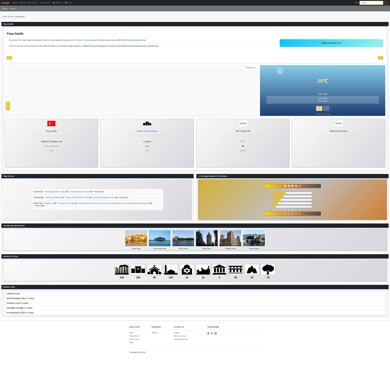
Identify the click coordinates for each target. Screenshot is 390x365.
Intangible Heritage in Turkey (19, 308)
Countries (33, 3)
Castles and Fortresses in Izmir (104, 197)
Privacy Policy (134, 336)
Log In (14, 8)
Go (386, 3)
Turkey (11, 16)
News (25, 3)
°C (319, 108)
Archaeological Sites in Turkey (55, 192)
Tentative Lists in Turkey (17, 303)
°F (326, 108)
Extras (69, 3)
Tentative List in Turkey (66, 203)
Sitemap (155, 333)
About (131, 342)
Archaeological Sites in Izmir (80, 192)
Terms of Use (134, 339)
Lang (5, 8)
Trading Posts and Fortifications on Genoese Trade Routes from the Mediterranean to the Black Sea (115, 203)
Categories (46, 3)
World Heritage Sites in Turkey (20, 298)
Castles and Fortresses (147, 131)
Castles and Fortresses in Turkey (78, 197)
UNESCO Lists (13, 293)
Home (16, 3)
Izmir (74, 40)
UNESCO (58, 3)
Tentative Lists (49, 203)
